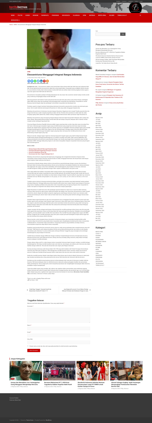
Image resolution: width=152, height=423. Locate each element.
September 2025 (100, 139)
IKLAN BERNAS (100, 239)
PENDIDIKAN (55, 15)
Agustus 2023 (99, 188)
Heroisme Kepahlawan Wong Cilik (37, 152)
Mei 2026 (98, 123)
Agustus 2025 (99, 141)
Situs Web (30, 339)
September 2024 (100, 163)
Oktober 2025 (99, 137)
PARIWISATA (45, 15)
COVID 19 (98, 233)
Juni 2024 (98, 169)
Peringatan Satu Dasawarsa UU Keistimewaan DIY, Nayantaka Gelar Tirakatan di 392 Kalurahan (109, 97)
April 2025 (98, 149)
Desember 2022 (100, 204)
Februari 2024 (99, 177)
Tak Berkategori (100, 263)
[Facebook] (28, 81)
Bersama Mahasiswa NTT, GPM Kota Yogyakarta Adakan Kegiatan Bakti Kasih (58, 383)
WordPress (49, 420)
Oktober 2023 (99, 185)
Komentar (30, 306)
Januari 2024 (99, 179)
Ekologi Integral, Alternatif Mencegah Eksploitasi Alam (43, 149)
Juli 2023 (98, 190)
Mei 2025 (98, 147)
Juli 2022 (98, 214)
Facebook (124, 1)
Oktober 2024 (99, 161)
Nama (29, 325)
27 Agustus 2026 (15, 386)
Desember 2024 (100, 157)
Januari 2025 (99, 155)
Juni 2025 (98, 145)
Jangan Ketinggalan (18, 359)
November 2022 (100, 206)
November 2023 (100, 183)
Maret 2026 (98, 127)
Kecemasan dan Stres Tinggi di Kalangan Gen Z (41, 154)
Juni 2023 (98, 192)
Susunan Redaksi (14, 398)
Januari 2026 (99, 131)
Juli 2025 (98, 143)
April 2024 (98, 173)
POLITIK (20, 15)
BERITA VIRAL (102, 15)
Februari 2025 (99, 153)
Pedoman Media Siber (15, 400)
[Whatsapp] (35, 81)
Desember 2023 (100, 181)
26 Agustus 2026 (115, 388)
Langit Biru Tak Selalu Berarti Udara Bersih (106, 63)
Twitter (136, 1)
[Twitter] (38, 81)
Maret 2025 (98, 151)
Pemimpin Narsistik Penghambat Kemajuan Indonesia (43, 150)
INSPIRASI (92, 15)
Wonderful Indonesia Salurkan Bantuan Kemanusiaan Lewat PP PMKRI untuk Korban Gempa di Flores (91, 384)
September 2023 (100, 187)
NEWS (13, 15)
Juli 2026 (98, 119)
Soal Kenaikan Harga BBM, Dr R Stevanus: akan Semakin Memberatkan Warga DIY (110, 77)
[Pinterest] (44, 81)
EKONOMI (35, 15)
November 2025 (100, 135)
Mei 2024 (98, 171)
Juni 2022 (98, 216)
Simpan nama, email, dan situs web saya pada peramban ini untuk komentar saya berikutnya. (53, 346)
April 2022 (98, 220)
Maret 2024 (98, 175)
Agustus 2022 (99, 212)
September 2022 (100, 210)
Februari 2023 (99, 200)
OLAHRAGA (76, 15)
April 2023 (98, 196)
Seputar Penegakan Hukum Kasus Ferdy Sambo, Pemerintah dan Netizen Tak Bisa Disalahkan (110, 84)
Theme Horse (29, 420)
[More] (47, 81)
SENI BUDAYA (66, 15)
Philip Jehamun (42, 77)
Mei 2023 (98, 194)
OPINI (84, 15)
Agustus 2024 (99, 165)
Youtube (118, 1)
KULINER (111, 15)
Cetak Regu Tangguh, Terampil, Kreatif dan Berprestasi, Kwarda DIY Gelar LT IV (40, 290)
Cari (97, 31)
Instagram (130, 1)
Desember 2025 (100, 133)
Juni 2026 (98, 121)
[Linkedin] (41, 81)
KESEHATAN (14, 20)
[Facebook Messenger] (32, 81)
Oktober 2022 (99, 208)
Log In (141, 1)
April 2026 (98, 125)
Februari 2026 (99, 129)
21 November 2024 (32, 77)
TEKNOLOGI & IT (122, 15)
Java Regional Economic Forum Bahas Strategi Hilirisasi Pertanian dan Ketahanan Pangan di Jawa (75, 290)
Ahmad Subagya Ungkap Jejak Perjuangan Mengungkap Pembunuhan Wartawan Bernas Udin (125, 384)
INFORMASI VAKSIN (101, 241)
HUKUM (27, 15)
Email (29, 332)
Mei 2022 (98, 218)
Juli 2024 (98, 167)
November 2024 (100, 159)
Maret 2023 (98, 198)
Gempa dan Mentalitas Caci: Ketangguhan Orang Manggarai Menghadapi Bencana (25, 383)
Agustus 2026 (99, 117)
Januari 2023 (99, 202)
